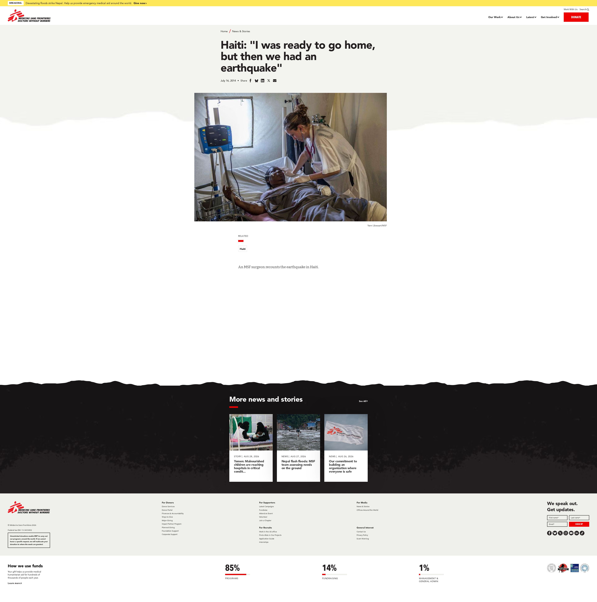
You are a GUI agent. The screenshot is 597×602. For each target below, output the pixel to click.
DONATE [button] (576, 17)
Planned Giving (168, 527)
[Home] (80, 15)
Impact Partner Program (171, 524)
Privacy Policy (362, 535)
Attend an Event (266, 513)
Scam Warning (363, 538)
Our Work (494, 17)
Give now (139, 3)
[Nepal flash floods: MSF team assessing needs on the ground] (298, 448)
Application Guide (266, 538)
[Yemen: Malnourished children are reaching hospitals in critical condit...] (251, 448)
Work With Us (570, 9)
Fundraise (263, 510)
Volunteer (263, 517)
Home (224, 31)
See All (362, 401)
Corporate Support (169, 534)
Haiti (242, 248)
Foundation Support (170, 531)
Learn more (14, 583)
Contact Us (361, 531)
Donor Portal (167, 510)
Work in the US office (268, 531)
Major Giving (167, 520)
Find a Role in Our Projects (270, 535)
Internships (263, 542)
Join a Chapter (265, 520)
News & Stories (241, 31)
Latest (530, 17)
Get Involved (549, 17)
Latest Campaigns (266, 506)
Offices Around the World (367, 510)
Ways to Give (167, 517)
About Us (513, 17)
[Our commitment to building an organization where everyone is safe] (346, 448)
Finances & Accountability (173, 513)
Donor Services (168, 506)
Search (583, 9)
